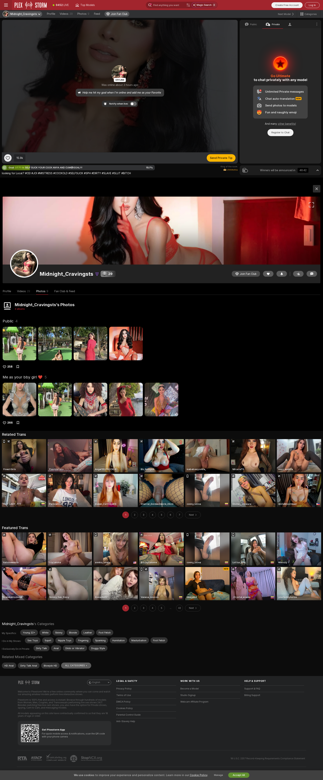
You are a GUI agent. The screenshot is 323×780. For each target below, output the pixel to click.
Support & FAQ (252, 688)
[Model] (316, 188)
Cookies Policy (124, 708)
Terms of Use (123, 695)
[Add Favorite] (8, 158)
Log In (312, 5)
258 (10, 366)
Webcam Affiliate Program (194, 701)
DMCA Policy (123, 701)
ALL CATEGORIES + (76, 665)
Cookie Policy (198, 775)
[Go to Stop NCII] (92, 758)
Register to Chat (280, 132)
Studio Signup (188, 695)
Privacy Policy (124, 688)
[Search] (188, 5)
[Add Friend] (298, 274)
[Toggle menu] (6, 5)
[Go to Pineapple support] (74, 758)
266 (10, 422)
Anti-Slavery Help (125, 721)
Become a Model (189, 688)
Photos (83, 13)
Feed (97, 13)
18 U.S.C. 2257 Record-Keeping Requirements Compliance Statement (267, 758)
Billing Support (252, 695)
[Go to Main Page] (30, 5)
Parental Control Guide (128, 715)
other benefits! (287, 123)
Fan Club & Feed (64, 291)
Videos (66, 13)
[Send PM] (312, 274)
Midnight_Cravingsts (18, 624)
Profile (51, 13)
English (96, 682)
